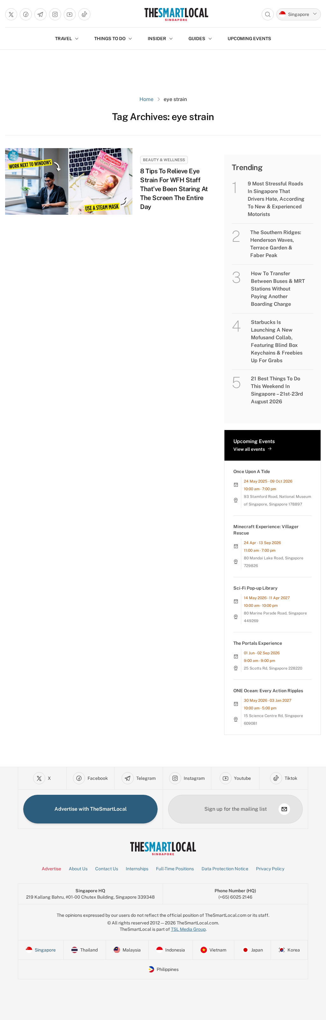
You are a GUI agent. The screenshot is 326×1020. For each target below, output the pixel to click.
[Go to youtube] (70, 14)
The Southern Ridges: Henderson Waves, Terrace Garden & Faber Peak (275, 243)
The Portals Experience (257, 643)
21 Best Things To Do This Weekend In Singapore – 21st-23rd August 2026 (277, 390)
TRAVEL (63, 38)
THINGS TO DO (109, 38)
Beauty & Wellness (164, 160)
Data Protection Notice (225, 868)
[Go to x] (11, 14)
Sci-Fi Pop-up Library (255, 588)
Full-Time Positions (175, 868)
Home (146, 99)
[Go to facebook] (26, 14)
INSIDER (157, 38)
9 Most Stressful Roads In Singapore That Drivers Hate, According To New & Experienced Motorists (276, 199)
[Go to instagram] (55, 14)
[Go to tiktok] (84, 14)
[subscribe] (284, 809)
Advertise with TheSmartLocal (90, 809)
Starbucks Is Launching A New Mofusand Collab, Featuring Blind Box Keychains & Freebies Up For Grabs (276, 341)
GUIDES (196, 38)
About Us (78, 868)
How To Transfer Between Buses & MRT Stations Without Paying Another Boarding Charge (278, 288)
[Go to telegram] (40, 14)
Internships (137, 868)
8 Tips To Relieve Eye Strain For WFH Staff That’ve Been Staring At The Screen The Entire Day (174, 189)
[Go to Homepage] (176, 14)
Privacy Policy (270, 868)
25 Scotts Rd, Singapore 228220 (273, 668)
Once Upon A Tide (251, 471)
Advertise (51, 868)
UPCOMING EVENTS (249, 38)
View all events (249, 449)
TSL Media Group (188, 929)
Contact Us (106, 868)
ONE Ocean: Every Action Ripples (268, 690)
